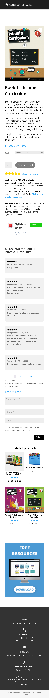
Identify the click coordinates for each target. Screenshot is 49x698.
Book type (9, 153)
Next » (31, 376)
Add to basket (25, 165)
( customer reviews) (30, 174)
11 (27, 376)
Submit (39, 437)
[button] (40, 30)
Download (36, 225)
